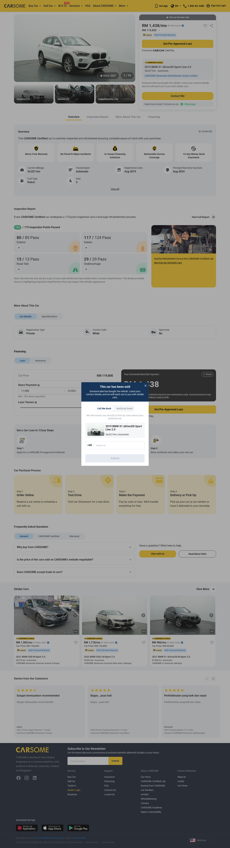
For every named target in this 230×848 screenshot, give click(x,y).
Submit (115, 458)
